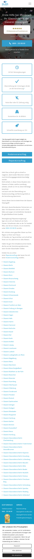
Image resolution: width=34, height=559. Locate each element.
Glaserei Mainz (8, 361)
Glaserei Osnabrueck (10, 391)
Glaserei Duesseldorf (10, 428)
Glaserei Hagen (8, 315)
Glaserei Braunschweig (10, 278)
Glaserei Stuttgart (9, 408)
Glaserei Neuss (8, 431)
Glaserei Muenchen (9, 375)
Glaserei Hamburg (9, 418)
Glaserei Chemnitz (9, 282)
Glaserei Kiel (7, 335)
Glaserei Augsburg (9, 262)
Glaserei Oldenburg (9, 388)
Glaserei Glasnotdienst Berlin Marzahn (15, 463)
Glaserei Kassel (8, 332)
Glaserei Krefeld (8, 341)
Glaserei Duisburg (9, 292)
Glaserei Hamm (8, 322)
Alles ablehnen (17, 550)
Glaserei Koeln (8, 338)
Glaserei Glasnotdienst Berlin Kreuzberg (16, 456)
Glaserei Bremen (8, 425)
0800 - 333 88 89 (7, 511)
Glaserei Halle (7, 318)
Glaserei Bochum (8, 272)
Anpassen (17, 546)
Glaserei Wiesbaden (9, 411)
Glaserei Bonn (7, 275)
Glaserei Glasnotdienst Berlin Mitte (14, 466)
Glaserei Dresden (8, 288)
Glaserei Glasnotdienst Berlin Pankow (15, 476)
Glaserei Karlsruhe (9, 328)
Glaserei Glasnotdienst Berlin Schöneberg (16, 485)
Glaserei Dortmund (9, 285)
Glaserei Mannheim (9, 365)
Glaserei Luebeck (8, 352)
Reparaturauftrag (17, 160)
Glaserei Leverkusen (9, 348)
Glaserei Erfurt (8, 298)
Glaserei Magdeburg (9, 358)
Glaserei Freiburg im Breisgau (13, 308)
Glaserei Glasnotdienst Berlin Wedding (15, 492)
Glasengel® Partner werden (24, 515)
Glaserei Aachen (8, 421)
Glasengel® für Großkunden (24, 511)
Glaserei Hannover (9, 325)
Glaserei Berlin (8, 265)
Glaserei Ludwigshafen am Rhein (14, 355)
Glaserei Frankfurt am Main (12, 305)
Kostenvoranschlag (17, 154)
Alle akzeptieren (17, 555)
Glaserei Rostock (8, 398)
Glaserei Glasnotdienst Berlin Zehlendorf (16, 495)
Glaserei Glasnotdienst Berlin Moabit (15, 469)
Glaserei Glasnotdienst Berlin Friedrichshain (17, 444)
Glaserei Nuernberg (9, 381)
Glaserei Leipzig (8, 345)
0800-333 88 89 (11, 228)
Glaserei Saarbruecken (10, 401)
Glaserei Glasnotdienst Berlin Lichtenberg (16, 459)
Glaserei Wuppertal (9, 415)
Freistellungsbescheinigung (24, 518)
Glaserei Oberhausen (10, 385)
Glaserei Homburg (9, 435)
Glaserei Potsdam (9, 395)
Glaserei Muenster (9, 378)
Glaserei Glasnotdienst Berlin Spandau (15, 488)
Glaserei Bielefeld (9, 268)
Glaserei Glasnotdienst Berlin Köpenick (16, 453)
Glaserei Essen (8, 302)
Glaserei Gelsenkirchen (10, 312)
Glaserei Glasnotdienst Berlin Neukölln (15, 473)
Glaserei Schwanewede (10, 295)
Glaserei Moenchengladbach (12, 368)
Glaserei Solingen (9, 405)
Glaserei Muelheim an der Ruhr (13, 371)
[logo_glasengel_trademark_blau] (5, 3)
